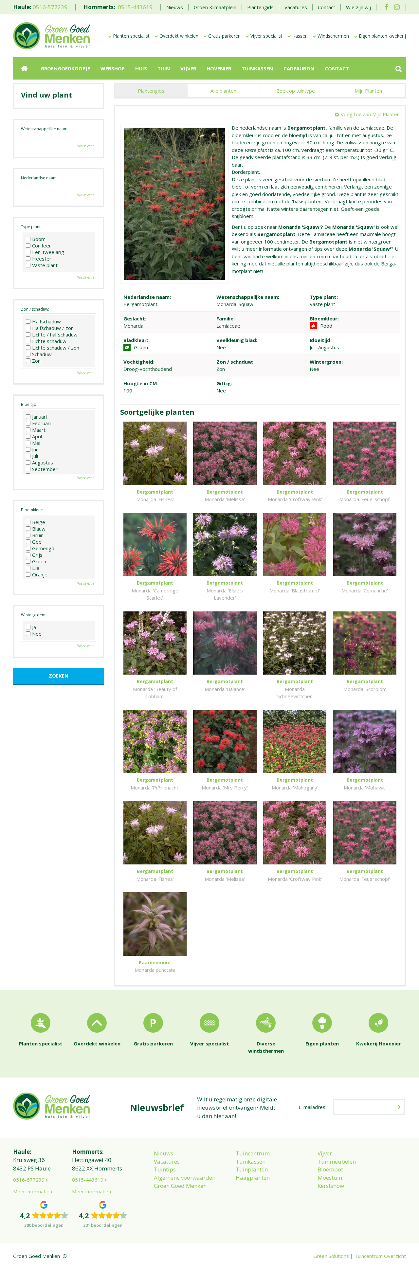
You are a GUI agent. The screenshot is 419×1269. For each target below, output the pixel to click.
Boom (39, 239)
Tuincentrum (253, 1153)
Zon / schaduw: (35, 309)
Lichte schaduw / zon (55, 347)
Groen (39, 561)
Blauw (39, 528)
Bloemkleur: (32, 510)
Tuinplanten (252, 1169)
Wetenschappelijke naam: (44, 129)
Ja (34, 627)
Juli (35, 456)
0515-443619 (135, 7)
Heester (41, 258)
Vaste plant (45, 265)
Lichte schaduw (49, 341)
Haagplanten (253, 1177)
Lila (35, 568)
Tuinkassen (250, 1161)
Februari (41, 423)
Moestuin (330, 1177)
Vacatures (167, 1161)
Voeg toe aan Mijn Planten (370, 114)
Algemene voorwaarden (184, 1177)
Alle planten (223, 90)
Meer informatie (31, 1191)
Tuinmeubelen (337, 1161)
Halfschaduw (46, 321)
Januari (39, 416)
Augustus (42, 462)
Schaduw (42, 354)
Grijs (37, 555)
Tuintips (165, 1169)
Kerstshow (331, 1185)
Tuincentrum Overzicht (380, 1256)
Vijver (325, 1153)
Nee (37, 633)
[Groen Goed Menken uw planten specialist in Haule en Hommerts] (51, 35)
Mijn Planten (368, 90)
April (37, 436)
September (45, 469)
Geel (37, 541)
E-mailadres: (312, 1107)
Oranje (39, 574)
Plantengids (151, 90)
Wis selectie (85, 146)
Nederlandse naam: (39, 178)
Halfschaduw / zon (53, 328)
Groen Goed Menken (180, 1185)
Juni (36, 449)
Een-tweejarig (48, 252)
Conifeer (41, 245)
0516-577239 (50, 7)
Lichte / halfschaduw (55, 334)
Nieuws (163, 1153)
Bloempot (330, 1169)
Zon (36, 360)
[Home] (24, 68)
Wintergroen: (33, 615)
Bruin (38, 535)
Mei (36, 443)
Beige (38, 522)
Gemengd (43, 548)
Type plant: (31, 226)
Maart (39, 429)
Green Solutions (331, 1256)
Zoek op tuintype (296, 90)
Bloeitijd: (29, 404)
